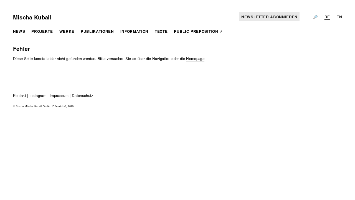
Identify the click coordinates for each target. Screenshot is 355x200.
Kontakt (19, 95)
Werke (66, 31)
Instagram (37, 95)
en (339, 16)
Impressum (59, 95)
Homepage (195, 58)
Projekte (42, 31)
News (19, 31)
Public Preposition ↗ (198, 31)
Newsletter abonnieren (269, 16)
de (327, 16)
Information (134, 31)
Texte (161, 31)
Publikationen (97, 31)
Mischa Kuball (32, 17)
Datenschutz (82, 95)
